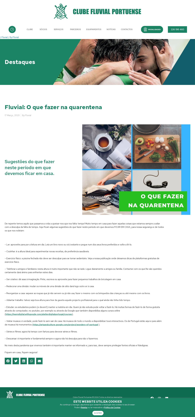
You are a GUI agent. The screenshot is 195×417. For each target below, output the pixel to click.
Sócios (43, 29)
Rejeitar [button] (84, 407)
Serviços (58, 29)
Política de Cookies (112, 407)
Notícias (111, 29)
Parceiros (75, 29)
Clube (30, 29)
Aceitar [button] (98, 413)
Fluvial (5, 37)
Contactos (126, 29)
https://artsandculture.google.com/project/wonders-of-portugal (65, 324)
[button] (152, 29)
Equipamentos (93, 29)
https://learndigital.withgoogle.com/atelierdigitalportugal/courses (39, 314)
